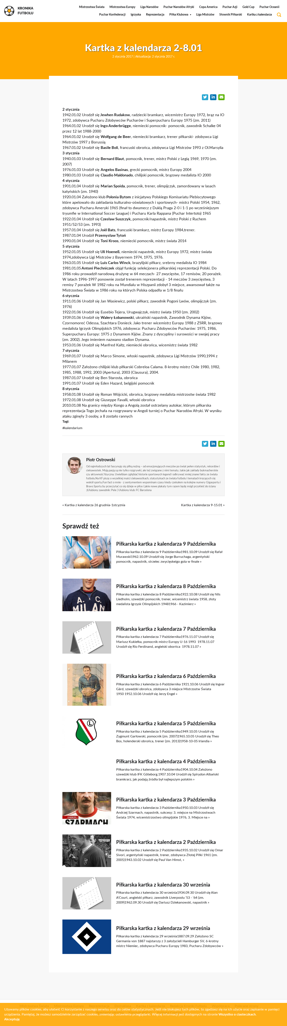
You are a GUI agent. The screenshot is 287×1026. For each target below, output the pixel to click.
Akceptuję (12, 1019)
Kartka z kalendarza (259, 14)
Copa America (208, 7)
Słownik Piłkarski (230, 14)
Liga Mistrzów (205, 14)
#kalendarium (72, 428)
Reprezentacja (155, 14)
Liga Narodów (149, 7)
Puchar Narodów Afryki (178, 7)
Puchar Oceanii (269, 7)
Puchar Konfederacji (112, 14)
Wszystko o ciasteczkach (237, 1014)
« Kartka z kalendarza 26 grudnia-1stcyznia (93, 505)
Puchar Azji (229, 7)
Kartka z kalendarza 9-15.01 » (203, 505)
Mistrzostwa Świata (91, 7)
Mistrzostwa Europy (122, 7)
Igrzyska (136, 14)
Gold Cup (248, 7)
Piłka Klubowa (178, 14)
